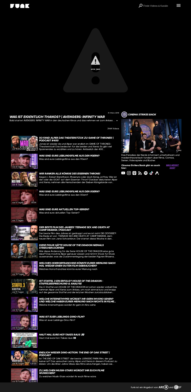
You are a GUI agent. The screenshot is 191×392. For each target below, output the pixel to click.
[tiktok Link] (151, 173)
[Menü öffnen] (178, 5)
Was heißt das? (172, 166)
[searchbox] (158, 6)
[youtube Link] (123, 173)
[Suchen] (140, 6)
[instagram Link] (129, 173)
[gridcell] (64, 143)
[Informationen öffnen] (117, 121)
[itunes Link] (134, 173)
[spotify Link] (146, 173)
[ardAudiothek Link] (157, 173)
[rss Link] (140, 173)
